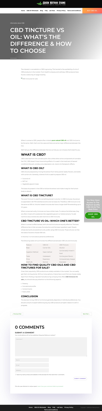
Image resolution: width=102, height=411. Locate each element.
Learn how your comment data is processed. (50, 386)
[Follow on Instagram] (98, 4)
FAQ (46, 10)
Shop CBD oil (93, 215)
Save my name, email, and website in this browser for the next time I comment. (40, 374)
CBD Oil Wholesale (32, 10)
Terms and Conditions (74, 10)
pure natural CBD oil (59, 140)
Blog (41, 10)
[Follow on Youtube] (95, 4)
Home (23, 10)
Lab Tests (52, 10)
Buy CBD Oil (92, 10)
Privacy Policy (61, 10)
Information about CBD (17, 23)
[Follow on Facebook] (91, 4)
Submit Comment (80, 378)
